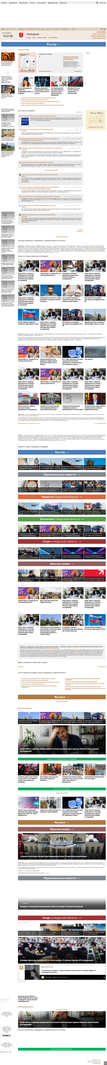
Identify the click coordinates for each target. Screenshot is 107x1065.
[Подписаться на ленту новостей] (104, 29)
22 (100, 120)
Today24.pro (21, 762)
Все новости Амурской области (98, 35)
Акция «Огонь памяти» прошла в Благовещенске (32, 103)
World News (65, 29)
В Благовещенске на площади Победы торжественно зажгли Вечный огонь (83, 686)
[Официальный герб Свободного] (21, 35)
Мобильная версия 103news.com (62, 1049)
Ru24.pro (4, 3)
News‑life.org (23, 3)
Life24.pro (21, 283)
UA (10, 29)
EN (5, 29)
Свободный (20, 49)
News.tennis (21, 546)
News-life (20, 307)
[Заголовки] (33, 70)
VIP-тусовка (41, 29)
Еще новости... (78, 71)
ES (14, 29)
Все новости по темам (62, 789)
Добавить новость (42, 37)
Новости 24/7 (21, 666)
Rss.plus (20, 479)
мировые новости (34, 415)
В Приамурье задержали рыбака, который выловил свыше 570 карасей (38, 97)
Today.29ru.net (22, 981)
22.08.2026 (26, 49)
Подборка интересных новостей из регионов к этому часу (37, 162)
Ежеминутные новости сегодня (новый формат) (62, 759)
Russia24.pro (21, 367)
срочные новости (89, 250)
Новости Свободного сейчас (99, 37)
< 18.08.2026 (80, 229)
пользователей (87, 414)
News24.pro (21, 344)
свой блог (51, 419)
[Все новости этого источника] (72, 115)
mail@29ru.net (41, 419)
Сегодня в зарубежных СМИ (100, 423)
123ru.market (41, 3)
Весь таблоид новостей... (45, 71)
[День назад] (92, 127)
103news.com (22, 75)
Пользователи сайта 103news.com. (51, 647)
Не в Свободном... (53, 37)
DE (12, 29)
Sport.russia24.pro (23, 922)
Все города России (102, 666)
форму (50, 651)
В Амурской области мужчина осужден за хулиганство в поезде (38, 115)
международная (28, 862)
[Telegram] (101, 29)
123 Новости (21, 29)
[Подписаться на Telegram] (97, 2)
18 (91, 120)
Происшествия (31, 29)
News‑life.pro (13, 3)
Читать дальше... (74, 66)
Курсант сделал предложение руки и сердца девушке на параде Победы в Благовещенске (42, 105)
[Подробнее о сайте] (27, 61)
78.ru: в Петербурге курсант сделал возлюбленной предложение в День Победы (40, 101)
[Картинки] (30, 70)
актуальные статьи (26, 415)
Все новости (56, 29)
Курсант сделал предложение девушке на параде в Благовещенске (81, 681)
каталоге (94, 653)
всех (19, 420)
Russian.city (21, 259)
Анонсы (48, 29)
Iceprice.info (63, 3)
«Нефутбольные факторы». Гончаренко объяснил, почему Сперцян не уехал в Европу (7, 1030)
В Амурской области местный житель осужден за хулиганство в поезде (40, 196)
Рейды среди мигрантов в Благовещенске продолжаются (34, 99)
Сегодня (28, 37)
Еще (73, 29)
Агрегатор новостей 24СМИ (51, 170)
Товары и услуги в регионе (99, 33)
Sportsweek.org (52, 3)
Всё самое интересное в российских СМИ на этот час (29, 423)
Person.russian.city (23, 391)
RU (7, 29)
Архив (34, 37)
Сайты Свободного (101, 31)
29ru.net (32, 3)
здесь (57, 252)
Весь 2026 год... (79, 111)
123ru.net (103, 3)
